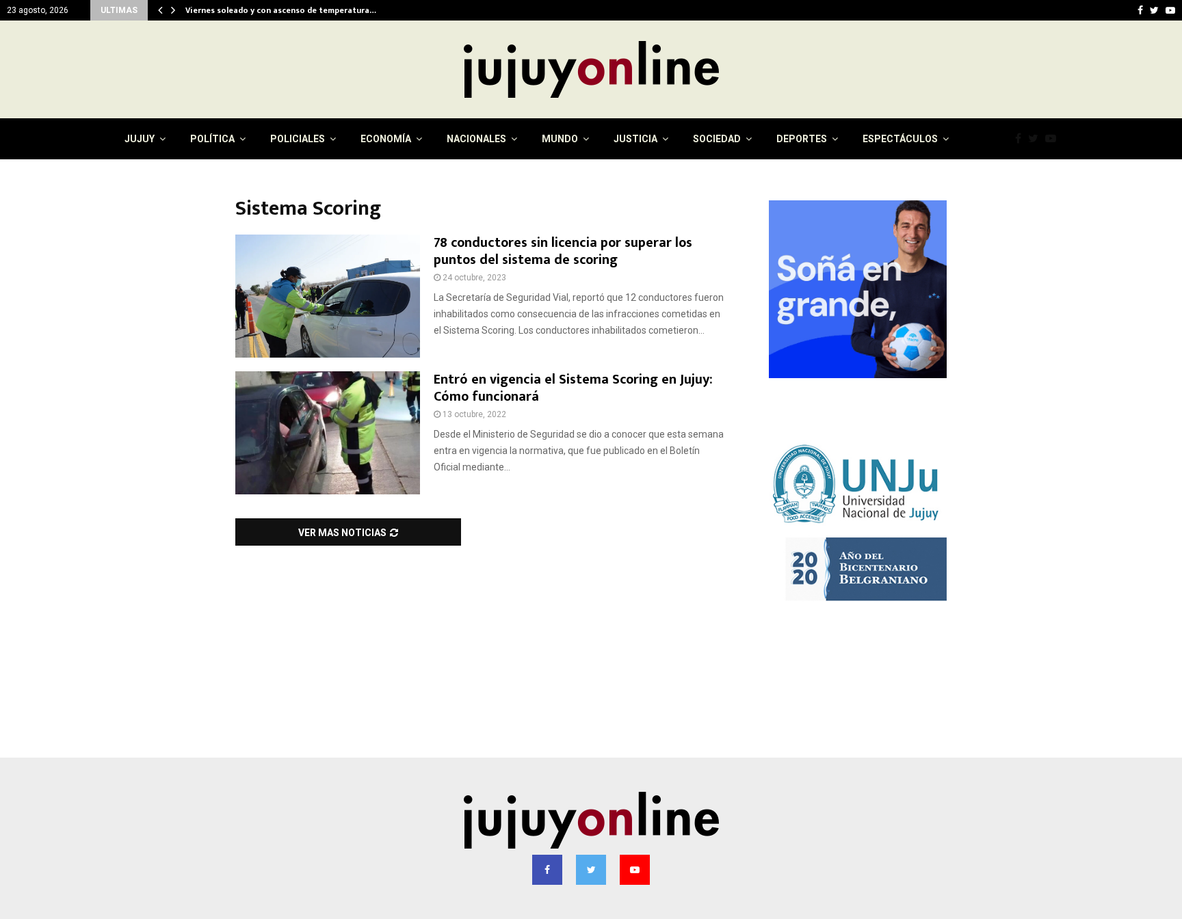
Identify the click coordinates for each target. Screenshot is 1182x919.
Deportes (801, 138)
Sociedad (717, 138)
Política (212, 138)
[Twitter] (1036, 139)
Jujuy (139, 138)
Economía (385, 138)
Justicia (635, 138)
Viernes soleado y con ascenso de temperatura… (289, 10)
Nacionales (476, 138)
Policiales (297, 138)
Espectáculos (900, 138)
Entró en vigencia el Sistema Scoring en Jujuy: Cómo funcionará (573, 388)
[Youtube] (1054, 139)
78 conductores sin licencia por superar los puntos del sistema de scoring (563, 251)
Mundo (560, 138)
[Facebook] (1021, 139)
